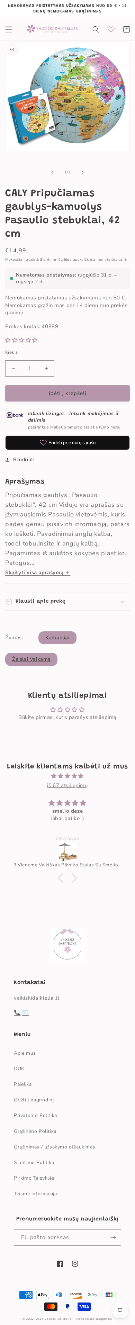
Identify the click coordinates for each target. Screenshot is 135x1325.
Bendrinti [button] (23, 459)
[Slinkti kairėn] (52, 172)
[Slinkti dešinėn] (82, 172)
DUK (19, 1068)
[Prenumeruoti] (113, 1237)
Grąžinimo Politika (35, 1131)
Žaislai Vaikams (31, 659)
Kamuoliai (57, 637)
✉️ (25, 1012)
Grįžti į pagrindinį (34, 1100)
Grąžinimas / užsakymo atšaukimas (54, 1147)
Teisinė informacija (35, 1193)
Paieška (23, 1084)
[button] (8, 29)
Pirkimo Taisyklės (34, 1178)
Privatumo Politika (35, 1115)
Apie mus (25, 1053)
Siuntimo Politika (34, 1162)
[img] (67, 776)
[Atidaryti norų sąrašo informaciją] (111, 29)
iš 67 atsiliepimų (67, 785)
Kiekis (11, 352)
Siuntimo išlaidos (56, 259)
